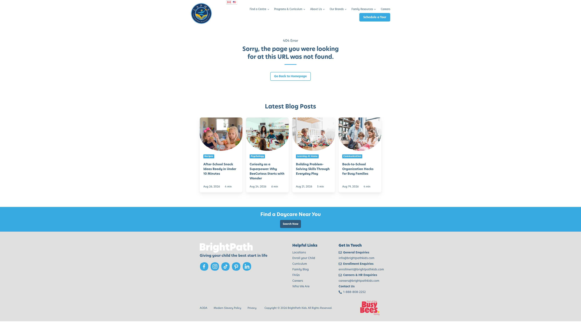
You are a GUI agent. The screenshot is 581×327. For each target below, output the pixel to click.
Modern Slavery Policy (227, 308)
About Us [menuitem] (316, 9)
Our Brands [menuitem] (337, 9)
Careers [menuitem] (385, 9)
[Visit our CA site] (229, 2)
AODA (203, 308)
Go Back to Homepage (290, 76)
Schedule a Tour (374, 17)
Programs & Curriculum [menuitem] (288, 9)
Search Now (290, 224)
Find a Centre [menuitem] (258, 9)
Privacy (252, 308)
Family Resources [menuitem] (362, 9)
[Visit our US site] (234, 2)
